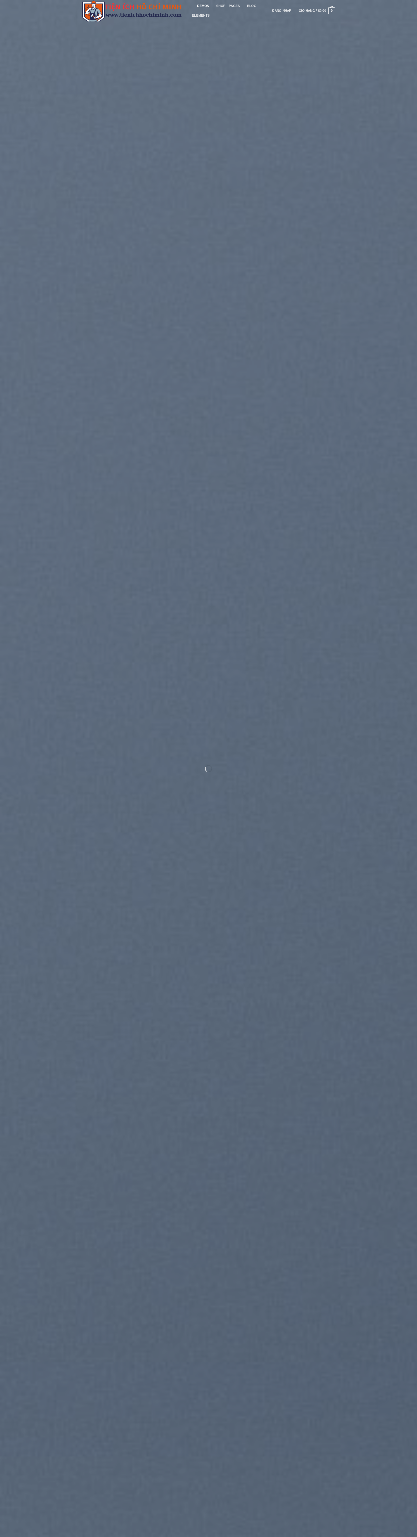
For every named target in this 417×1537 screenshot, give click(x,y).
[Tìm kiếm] (192, 6)
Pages (234, 6)
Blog (251, 6)
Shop (220, 6)
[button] (281, 11)
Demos (203, 6)
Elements (201, 15)
